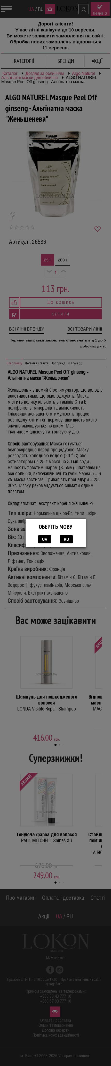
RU (66, 539)
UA (44, 539)
